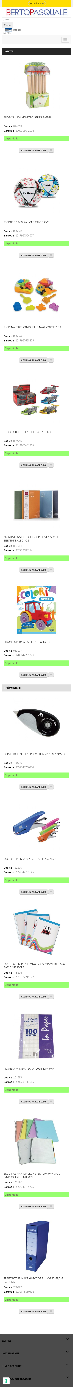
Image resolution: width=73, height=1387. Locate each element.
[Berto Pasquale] (36, 12)
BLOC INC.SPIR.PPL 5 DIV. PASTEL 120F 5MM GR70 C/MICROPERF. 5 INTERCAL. (32, 1175)
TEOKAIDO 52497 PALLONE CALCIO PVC (26, 222)
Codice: (8, 126)
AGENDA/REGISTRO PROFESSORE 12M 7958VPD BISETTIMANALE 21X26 (31, 538)
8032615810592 (24, 1291)
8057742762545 (24, 872)
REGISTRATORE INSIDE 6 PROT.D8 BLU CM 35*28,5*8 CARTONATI (33, 1280)
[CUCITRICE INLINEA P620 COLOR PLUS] (36, 827)
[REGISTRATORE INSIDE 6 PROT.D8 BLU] (36, 1246)
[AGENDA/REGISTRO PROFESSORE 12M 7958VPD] (36, 505)
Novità (8, 51)
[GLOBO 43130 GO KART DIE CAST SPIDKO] (36, 400)
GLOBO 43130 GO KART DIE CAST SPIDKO (27, 432)
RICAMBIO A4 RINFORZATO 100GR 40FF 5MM (29, 1068)
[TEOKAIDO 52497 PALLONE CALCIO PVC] (36, 190)
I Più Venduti (12, 687)
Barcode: (9, 130)
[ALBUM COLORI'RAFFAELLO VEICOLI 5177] (36, 610)
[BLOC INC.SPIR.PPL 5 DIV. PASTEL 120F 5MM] (36, 1141)
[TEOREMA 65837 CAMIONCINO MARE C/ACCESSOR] (36, 295)
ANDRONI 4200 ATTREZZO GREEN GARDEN (28, 117)
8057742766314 (24, 767)
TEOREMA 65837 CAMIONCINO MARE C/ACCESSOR (32, 327)
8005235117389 (24, 1082)
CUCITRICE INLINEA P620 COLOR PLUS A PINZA (30, 859)
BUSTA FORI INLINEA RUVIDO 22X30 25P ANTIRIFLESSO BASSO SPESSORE (34, 965)
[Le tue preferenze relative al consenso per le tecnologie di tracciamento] (6, 1380)
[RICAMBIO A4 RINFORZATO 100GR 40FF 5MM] (36, 1036)
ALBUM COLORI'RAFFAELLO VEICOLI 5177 (27, 641)
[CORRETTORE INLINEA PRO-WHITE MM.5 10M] (36, 722)
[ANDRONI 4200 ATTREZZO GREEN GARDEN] (36, 85)
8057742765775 (24, 1187)
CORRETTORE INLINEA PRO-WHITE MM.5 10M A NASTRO (35, 754)
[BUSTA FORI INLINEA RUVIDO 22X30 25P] (36, 932)
